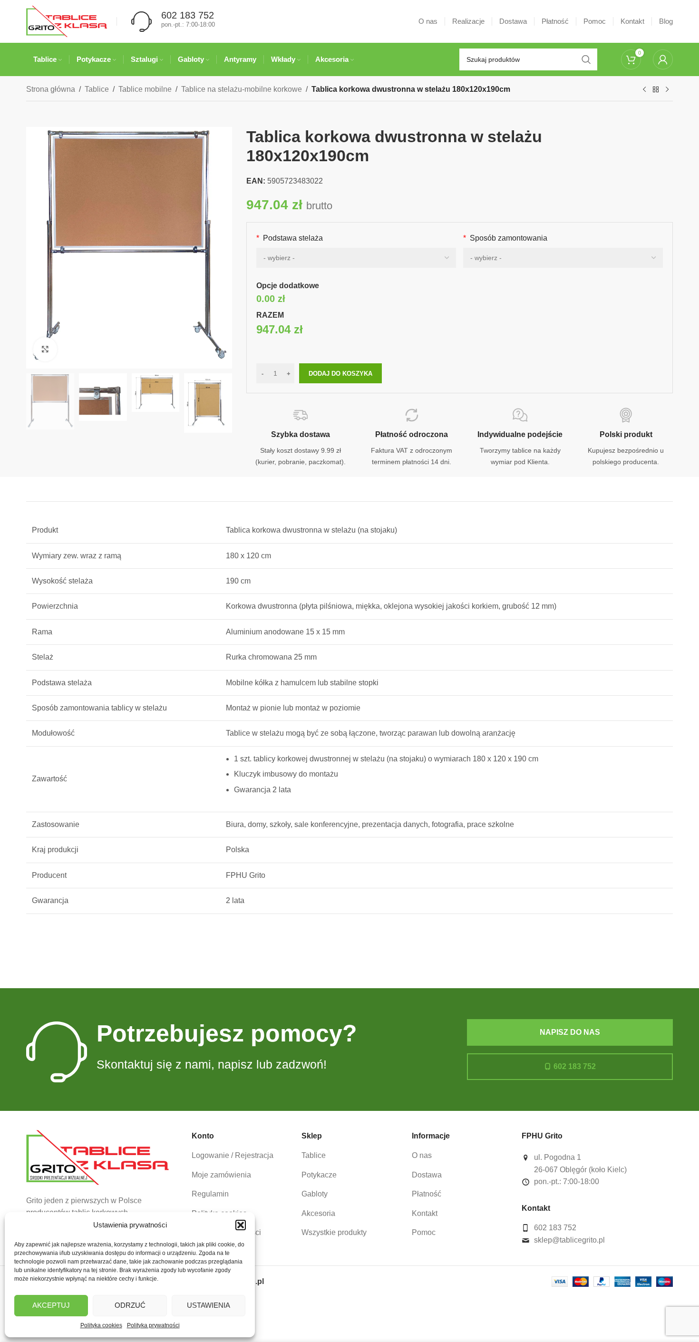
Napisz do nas (570, 1032)
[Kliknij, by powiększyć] (45, 349)
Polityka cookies (101, 1325)
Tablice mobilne (145, 89)
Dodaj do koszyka (340, 373)
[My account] (663, 59)
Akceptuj (51, 1305)
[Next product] (667, 90)
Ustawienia (208, 1305)
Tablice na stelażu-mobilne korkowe (241, 89)
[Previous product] (644, 90)
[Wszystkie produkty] (655, 90)
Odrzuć (130, 1305)
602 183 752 (574, 1066)
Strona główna (50, 89)
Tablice (97, 89)
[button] (240, 1225)
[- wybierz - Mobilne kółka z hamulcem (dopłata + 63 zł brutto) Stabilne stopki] (356, 258)
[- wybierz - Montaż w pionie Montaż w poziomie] (563, 258)
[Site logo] (66, 21)
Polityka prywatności (153, 1325)
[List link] (240, 1155)
